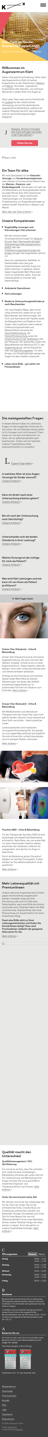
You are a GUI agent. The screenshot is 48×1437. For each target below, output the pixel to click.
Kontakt (5, 1400)
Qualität (9, 102)
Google (4, 1342)
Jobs (4, 1409)
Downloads (7, 1391)
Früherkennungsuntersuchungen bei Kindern (22, 251)
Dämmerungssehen (23, 350)
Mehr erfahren (20, 690)
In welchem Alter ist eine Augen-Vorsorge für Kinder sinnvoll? (21, 475)
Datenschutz (8, 1418)
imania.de (19, 1429)
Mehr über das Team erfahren (16, 211)
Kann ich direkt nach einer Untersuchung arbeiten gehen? (20, 496)
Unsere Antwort (11, 480)
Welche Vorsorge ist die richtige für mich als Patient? (20, 559)
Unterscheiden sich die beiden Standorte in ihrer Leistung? (20, 538)
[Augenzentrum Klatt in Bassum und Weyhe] (13, 6)
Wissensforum (9, 1386)
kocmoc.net (12, 1427)
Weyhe (9, 85)
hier (30, 1346)
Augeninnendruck (13, 347)
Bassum (41, 83)
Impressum (7, 1414)
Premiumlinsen (9, 1395)
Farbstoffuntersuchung (16, 335)
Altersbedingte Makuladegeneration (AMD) (23, 246)
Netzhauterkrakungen (29, 241)
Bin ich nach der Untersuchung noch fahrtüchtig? (20, 517)
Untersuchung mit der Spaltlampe (21, 338)
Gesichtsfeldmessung (15, 332)
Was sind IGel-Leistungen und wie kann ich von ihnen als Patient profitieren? (22, 582)
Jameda (14, 1342)
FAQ (4, 1405)
